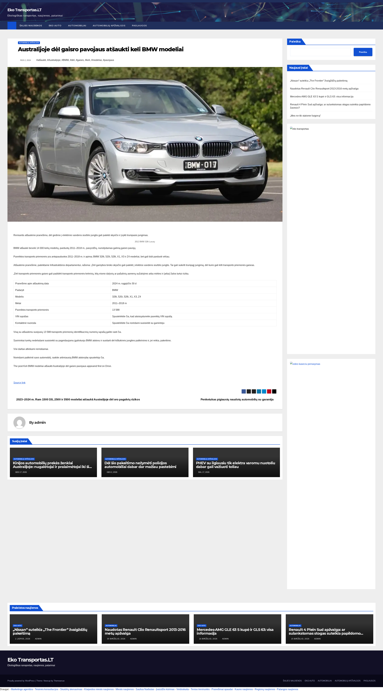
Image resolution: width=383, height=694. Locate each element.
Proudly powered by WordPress (21, 681)
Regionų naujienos (265, 689)
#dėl (72, 60)
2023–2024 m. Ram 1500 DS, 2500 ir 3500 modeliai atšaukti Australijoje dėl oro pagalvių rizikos (78, 399)
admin (40, 422)
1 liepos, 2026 (23, 639)
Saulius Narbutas (145, 689)
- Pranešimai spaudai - (222, 689)
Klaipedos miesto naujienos (99, 689)
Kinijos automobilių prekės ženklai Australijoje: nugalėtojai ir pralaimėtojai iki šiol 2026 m (52, 467)
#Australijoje (53, 60)
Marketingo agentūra (22, 689)
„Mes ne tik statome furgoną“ (305, 115)
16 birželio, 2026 (208, 639)
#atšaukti (41, 60)
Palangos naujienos (287, 689)
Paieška (295, 41)
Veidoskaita (182, 689)
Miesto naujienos (125, 689)
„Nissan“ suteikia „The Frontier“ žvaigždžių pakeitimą (319, 80)
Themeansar (59, 681)
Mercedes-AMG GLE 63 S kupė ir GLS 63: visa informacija (322, 96)
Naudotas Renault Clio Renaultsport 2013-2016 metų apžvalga (324, 88)
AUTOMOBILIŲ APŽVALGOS (109, 25)
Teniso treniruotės (200, 689)
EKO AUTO (55, 25)
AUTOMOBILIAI (77, 25)
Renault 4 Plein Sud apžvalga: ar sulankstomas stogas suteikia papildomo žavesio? (324, 633)
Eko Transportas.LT (24, 10)
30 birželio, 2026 (116, 639)
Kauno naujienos (244, 689)
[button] (373, 25)
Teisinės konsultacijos (46, 689)
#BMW (65, 60)
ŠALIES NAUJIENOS (31, 25)
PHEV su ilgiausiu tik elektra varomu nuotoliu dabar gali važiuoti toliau (235, 465)
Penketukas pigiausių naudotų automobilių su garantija (237, 399)
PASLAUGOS (139, 25)
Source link (19, 382)
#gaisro (80, 60)
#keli (87, 60)
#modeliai (96, 60)
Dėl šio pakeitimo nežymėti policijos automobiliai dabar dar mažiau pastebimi (140, 465)
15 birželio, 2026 (300, 639)
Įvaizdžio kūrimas (165, 689)
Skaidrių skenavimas (71, 689)
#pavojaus (108, 60)
